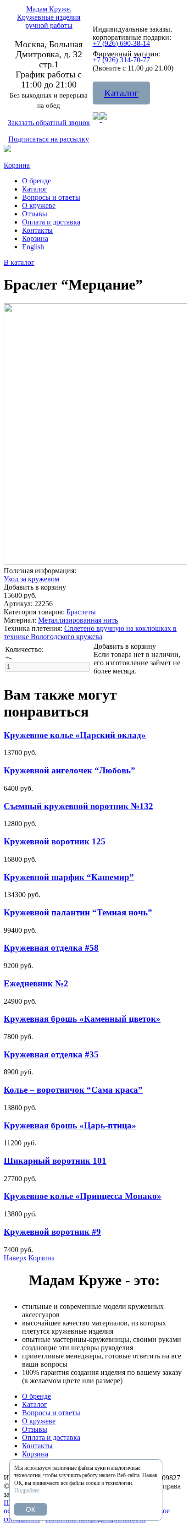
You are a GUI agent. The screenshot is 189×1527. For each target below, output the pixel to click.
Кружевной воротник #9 (52, 1232)
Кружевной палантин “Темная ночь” (78, 912)
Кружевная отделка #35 (51, 1054)
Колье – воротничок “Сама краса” (73, 1090)
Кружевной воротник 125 (55, 841)
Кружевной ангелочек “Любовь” (69, 770)
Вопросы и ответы (51, 197)
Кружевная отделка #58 (51, 947)
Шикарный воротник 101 (55, 1161)
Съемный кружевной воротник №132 (78, 806)
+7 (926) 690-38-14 (121, 43)
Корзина (17, 165)
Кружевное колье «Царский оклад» (75, 735)
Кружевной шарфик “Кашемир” (69, 877)
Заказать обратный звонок (49, 122)
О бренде (36, 181)
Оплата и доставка (51, 222)
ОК (30, 1509)
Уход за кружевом (31, 579)
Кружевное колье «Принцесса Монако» (82, 1196)
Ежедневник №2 (36, 983)
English (33, 247)
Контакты (37, 230)
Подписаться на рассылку (48, 139)
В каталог (19, 262)
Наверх (15, 1258)
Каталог (121, 93)
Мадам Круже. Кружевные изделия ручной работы (48, 17)
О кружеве (39, 205)
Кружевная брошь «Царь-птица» (70, 1125)
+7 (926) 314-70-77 (121, 60)
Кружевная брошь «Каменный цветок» (82, 1018)
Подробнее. (27, 1490)
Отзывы (34, 214)
